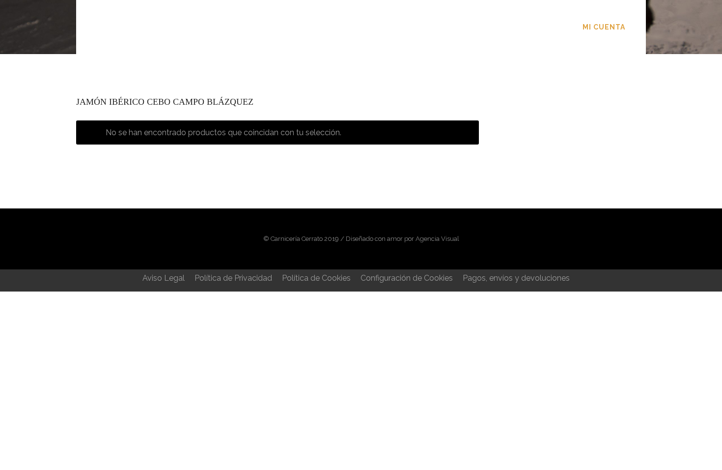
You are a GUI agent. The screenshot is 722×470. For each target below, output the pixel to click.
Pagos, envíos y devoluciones (516, 278)
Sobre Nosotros (306, 27)
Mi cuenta (604, 27)
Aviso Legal (163, 278)
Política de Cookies (316, 278)
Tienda (376, 27)
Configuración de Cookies (407, 278)
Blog (422, 27)
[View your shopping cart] (640, 26)
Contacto (475, 27)
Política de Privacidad (233, 278)
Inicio (238, 27)
